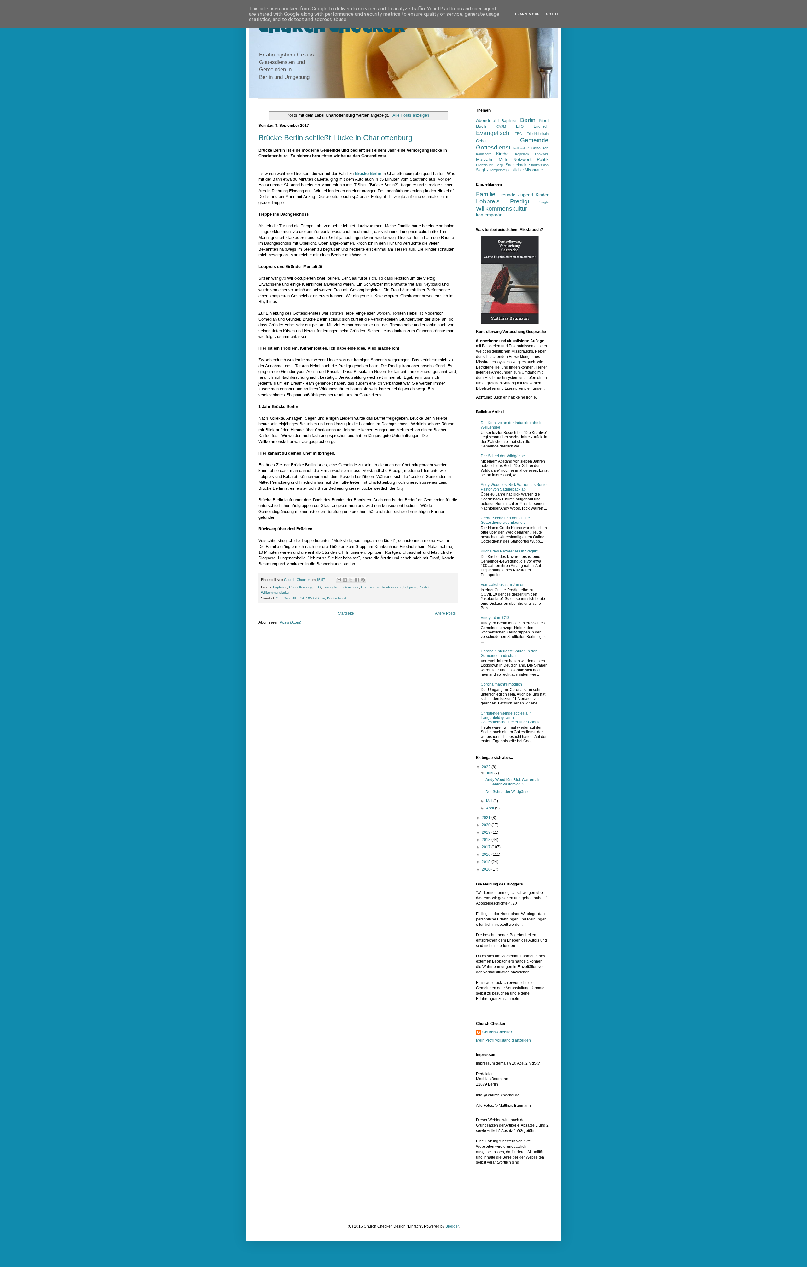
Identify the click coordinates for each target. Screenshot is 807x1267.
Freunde (506, 194)
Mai (489, 801)
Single (544, 202)
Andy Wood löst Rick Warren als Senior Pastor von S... (512, 782)
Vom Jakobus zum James (502, 584)
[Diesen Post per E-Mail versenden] (339, 580)
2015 (486, 862)
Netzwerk (522, 159)
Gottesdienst (370, 587)
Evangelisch (332, 587)
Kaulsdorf (483, 154)
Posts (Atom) (290, 622)
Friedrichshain (538, 134)
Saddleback (516, 165)
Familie (486, 194)
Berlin (528, 120)
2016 (486, 854)
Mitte (503, 159)
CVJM (501, 126)
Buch (481, 126)
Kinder (542, 194)
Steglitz (482, 170)
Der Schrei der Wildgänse (503, 456)
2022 (486, 767)
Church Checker (332, 29)
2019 (486, 832)
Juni (490, 773)
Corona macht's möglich (501, 684)
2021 (486, 817)
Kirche (502, 153)
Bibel (544, 120)
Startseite (346, 613)
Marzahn (485, 159)
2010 (486, 869)
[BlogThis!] (345, 580)
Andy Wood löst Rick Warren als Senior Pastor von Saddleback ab (514, 486)
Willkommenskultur (275, 592)
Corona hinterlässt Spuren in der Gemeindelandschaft (509, 653)
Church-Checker (497, 1032)
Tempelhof (497, 170)
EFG (317, 587)
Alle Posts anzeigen (410, 115)
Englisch (541, 126)
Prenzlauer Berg (489, 165)
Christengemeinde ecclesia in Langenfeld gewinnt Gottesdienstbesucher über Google (511, 718)
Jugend (525, 194)
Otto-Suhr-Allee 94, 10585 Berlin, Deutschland (311, 598)
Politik (543, 159)
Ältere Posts (445, 613)
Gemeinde (351, 587)
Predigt (424, 587)
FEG (518, 134)
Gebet (481, 141)
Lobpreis (410, 587)
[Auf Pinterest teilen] (363, 580)
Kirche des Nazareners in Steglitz (509, 551)
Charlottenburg (300, 587)
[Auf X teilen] (351, 580)
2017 (486, 847)
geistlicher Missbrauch (525, 170)
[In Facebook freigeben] (357, 580)
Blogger (452, 1226)
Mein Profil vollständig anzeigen (503, 1040)
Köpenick (522, 154)
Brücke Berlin (368, 173)
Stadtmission (539, 165)
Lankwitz (542, 154)
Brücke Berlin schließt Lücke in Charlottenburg (335, 137)
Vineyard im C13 (495, 618)
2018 (486, 840)
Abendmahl (487, 120)
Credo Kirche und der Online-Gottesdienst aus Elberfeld (506, 520)
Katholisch (540, 148)
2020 (486, 825)
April (490, 808)
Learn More (527, 14)
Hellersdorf (521, 148)
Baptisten (280, 587)
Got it (552, 14)
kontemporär (392, 587)
